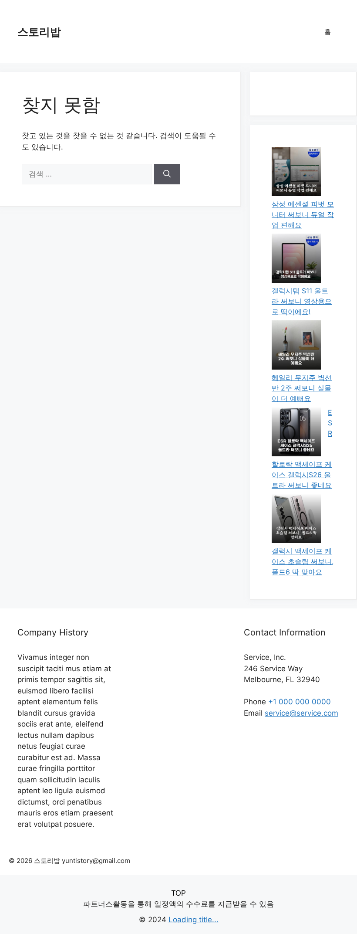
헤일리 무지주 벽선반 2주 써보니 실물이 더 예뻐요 (302, 388)
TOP (178, 893)
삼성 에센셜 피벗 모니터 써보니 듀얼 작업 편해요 (303, 214)
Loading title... (193, 919)
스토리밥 (39, 31)
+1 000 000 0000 (299, 701)
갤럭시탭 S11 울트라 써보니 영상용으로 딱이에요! (302, 301)
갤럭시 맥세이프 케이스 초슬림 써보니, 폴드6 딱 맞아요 (302, 561)
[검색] (167, 174)
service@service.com (301, 713)
